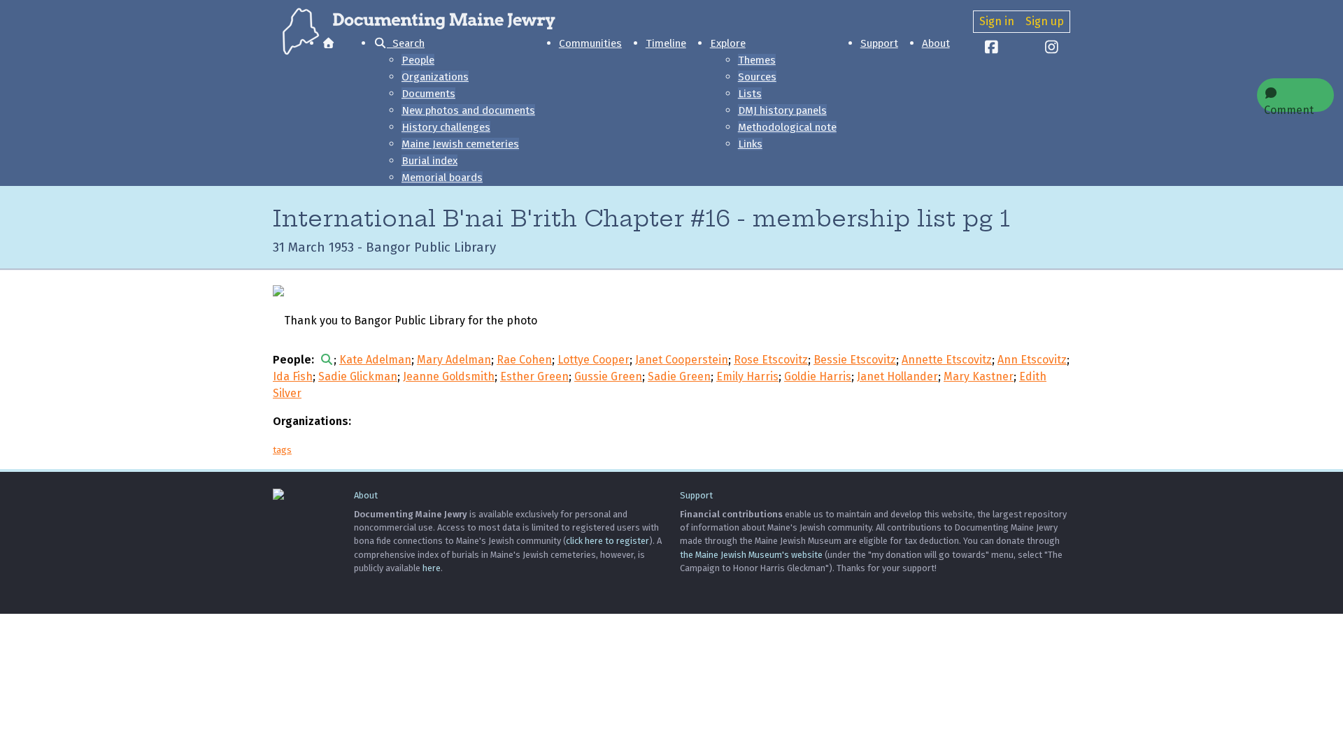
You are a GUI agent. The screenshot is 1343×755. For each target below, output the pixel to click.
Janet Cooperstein (681, 359)
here (431, 568)
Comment (1289, 107)
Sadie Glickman (357, 376)
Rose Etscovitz (771, 359)
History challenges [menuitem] (446, 127)
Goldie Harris (817, 376)
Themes (757, 60)
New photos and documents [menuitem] (468, 110)
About (936, 43)
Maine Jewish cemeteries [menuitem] (460, 144)
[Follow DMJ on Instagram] (1052, 48)
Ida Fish (293, 376)
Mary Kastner (979, 376)
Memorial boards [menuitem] (442, 177)
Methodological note (787, 127)
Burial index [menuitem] (429, 160)
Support (879, 43)
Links (750, 144)
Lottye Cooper (593, 359)
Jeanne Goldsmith (449, 376)
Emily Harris (747, 376)
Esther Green (534, 376)
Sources (757, 77)
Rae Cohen (524, 359)
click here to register (607, 540)
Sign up (1044, 21)
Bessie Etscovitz (854, 359)
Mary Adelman (454, 359)
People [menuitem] (418, 60)
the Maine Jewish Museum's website (751, 554)
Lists (750, 93)
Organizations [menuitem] (435, 77)
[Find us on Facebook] (992, 48)
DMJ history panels (782, 110)
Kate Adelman (375, 359)
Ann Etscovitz (1032, 359)
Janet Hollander (897, 376)
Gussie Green (608, 376)
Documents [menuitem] (428, 93)
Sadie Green (679, 376)
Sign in (996, 21)
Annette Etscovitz (947, 359)
